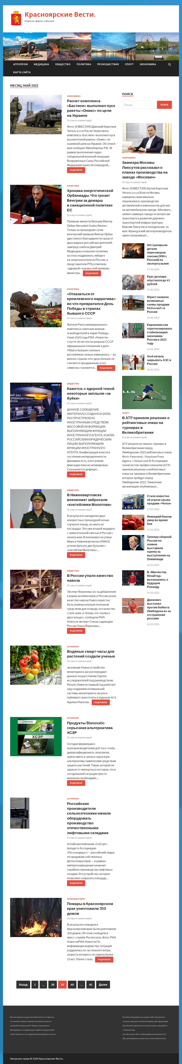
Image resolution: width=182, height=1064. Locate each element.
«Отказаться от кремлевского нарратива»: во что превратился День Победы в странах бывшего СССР (91, 303)
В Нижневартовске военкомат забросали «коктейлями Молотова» (89, 499)
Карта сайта (22, 72)
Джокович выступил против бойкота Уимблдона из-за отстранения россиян (159, 609)
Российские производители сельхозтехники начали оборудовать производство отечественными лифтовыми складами (89, 818)
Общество (63, 64)
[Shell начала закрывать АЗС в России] (133, 368)
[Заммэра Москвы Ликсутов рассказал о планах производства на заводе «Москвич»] (147, 154)
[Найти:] (147, 105)
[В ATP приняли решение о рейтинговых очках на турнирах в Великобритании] (147, 409)
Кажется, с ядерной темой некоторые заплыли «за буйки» (90, 393)
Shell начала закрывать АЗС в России (159, 359)
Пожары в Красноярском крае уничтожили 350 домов (90, 908)
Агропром (20, 64)
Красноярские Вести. (60, 14)
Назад (23, 984)
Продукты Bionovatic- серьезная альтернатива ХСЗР (90, 728)
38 (52, 984)
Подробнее (76, 170)
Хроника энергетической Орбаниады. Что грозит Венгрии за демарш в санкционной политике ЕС (90, 200)
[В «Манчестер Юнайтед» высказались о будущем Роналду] (133, 584)
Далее (103, 984)
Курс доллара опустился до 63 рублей (158, 280)
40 (72, 984)
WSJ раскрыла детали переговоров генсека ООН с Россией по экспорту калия (158, 254)
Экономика (148, 64)
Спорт (129, 64)
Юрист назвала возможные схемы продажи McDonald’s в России (158, 304)
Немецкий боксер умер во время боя (159, 520)
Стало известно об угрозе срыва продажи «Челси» (159, 499)
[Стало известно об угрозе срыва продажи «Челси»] (133, 508)
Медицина (41, 64)
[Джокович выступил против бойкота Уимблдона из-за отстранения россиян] (133, 612)
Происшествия (108, 64)
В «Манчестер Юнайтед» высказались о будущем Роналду (157, 579)
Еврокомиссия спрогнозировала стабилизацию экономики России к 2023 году (159, 334)
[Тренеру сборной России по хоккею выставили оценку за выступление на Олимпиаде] (133, 549)
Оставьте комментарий (79, 120)
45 (90, 984)
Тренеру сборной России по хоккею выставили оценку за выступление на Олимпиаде (159, 548)
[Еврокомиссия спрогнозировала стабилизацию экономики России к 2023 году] (133, 337)
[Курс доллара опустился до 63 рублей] (133, 289)
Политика (84, 64)
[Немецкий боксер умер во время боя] (133, 529)
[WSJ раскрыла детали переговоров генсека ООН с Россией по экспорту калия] (133, 257)
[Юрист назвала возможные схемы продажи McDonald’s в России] (133, 309)
